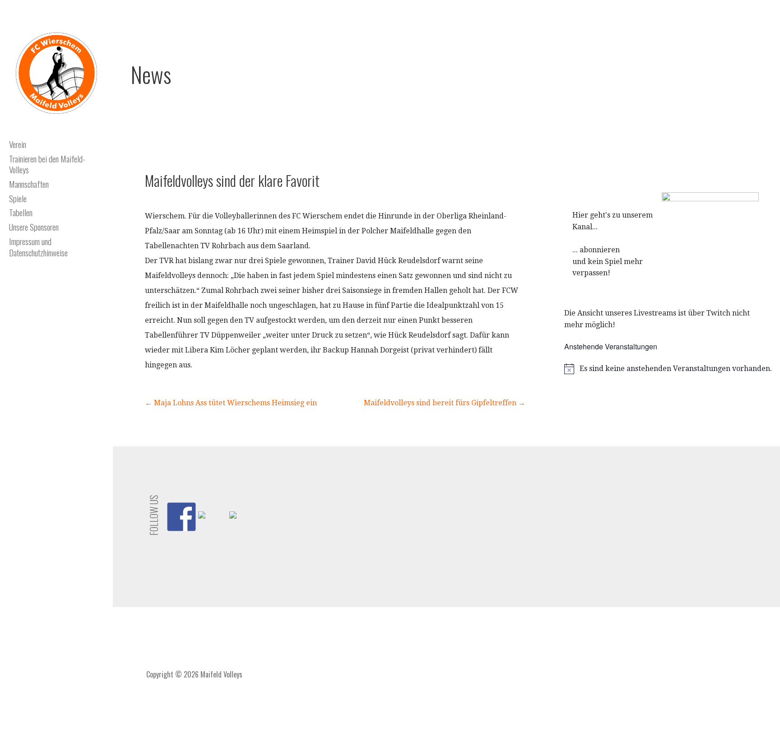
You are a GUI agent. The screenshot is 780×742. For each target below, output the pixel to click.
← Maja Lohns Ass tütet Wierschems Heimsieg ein (231, 403)
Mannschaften (29, 183)
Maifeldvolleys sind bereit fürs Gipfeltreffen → (444, 403)
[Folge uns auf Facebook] (181, 516)
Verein (17, 144)
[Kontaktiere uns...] (243, 525)
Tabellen (20, 212)
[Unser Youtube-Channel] (212, 525)
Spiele (18, 198)
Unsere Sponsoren (34, 226)
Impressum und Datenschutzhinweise (38, 247)
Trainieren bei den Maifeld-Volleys (47, 164)
